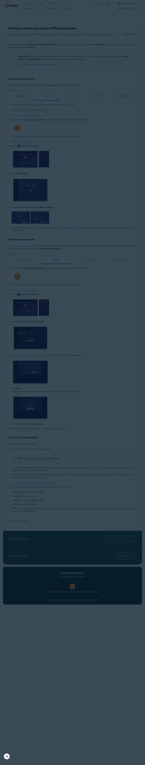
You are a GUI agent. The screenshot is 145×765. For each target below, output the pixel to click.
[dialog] (72, 382)
